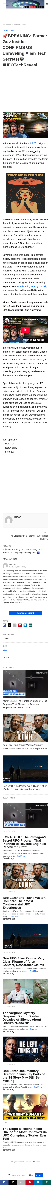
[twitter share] (9, 625)
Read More (21, 856)
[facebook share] (4, 625)
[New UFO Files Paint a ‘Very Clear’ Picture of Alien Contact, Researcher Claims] (25, 769)
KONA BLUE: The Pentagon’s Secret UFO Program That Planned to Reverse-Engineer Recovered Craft (25, 704)
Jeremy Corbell (38, 286)
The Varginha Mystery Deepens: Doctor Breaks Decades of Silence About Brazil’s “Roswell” (22, 1018)
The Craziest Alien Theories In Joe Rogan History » (29, 537)
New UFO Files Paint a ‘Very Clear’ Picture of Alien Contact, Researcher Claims (23, 961)
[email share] (14, 625)
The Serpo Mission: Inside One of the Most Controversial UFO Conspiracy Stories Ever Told (25, 1133)
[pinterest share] (20, 625)
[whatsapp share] (30, 625)
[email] (21, 1182)
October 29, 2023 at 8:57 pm (18, 567)
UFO (32, 143)
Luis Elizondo (22, 286)
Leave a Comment (25, 613)
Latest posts (20, 25)
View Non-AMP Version (32, 1162)
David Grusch (36, 359)
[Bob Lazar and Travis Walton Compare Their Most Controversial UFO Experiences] (25, 728)
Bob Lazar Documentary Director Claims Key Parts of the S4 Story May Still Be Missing (24, 1076)
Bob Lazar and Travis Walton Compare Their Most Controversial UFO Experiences (24, 902)
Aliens (6, 1122)
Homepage (7, 25)
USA (5, 650)
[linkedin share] (25, 625)
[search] (47, 4)
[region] (25, 87)
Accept (38, 1175)
